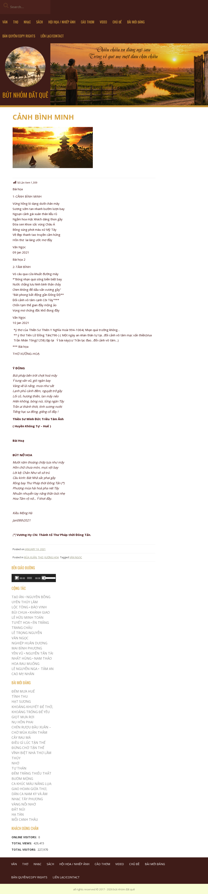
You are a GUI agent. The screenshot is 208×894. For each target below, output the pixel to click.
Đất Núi (18, 809)
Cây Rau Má (21, 737)
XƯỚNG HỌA (51, 557)
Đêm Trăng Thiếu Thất (31, 773)
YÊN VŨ (17, 653)
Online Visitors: (25, 837)
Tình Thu (20, 696)
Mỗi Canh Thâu (25, 819)
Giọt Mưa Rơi (23, 717)
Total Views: (22, 843)
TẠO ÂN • (19, 597)
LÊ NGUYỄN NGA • (25, 669)
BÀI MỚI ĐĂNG (136, 22)
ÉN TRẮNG (40, 622)
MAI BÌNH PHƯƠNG (27, 648)
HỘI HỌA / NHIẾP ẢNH (61, 22)
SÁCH (39, 22)
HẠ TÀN (18, 814)
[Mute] (44, 578)
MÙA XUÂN (30, 557)
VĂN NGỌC (75, 557)
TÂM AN (47, 669)
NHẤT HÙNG (21, 658)
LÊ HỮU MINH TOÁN (27, 617)
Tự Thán (19, 768)
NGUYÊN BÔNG (38, 597)
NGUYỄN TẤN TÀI (39, 653)
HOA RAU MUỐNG (25, 663)
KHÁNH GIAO (40, 612)
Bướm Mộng (22, 778)
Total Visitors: (24, 849)
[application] (34, 578)
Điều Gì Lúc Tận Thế (29, 742)
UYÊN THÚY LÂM (25, 602)
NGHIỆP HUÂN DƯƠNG (29, 643)
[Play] (17, 578)
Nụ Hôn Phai (22, 722)
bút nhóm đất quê (25, 94)
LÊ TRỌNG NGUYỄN (27, 633)
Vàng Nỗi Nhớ (24, 804)
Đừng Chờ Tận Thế (28, 747)
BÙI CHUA (19, 612)
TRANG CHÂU (22, 627)
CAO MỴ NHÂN (23, 674)
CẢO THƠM (87, 22)
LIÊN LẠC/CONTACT (52, 36)
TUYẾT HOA (21, 622)
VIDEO (103, 22)
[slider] (49, 577)
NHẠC (27, 22)
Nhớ (15, 763)
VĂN (5, 22)
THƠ (15, 22)
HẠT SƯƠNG (21, 701)
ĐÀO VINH (39, 607)
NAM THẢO (43, 658)
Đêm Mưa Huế (23, 691)
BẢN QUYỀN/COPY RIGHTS (18, 36)
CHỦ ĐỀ (117, 22)
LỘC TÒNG (20, 607)
